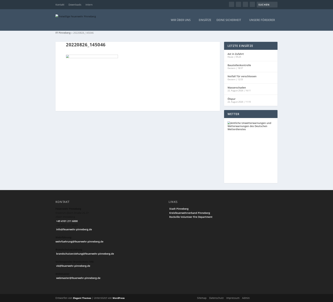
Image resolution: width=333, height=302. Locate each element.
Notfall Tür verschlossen (242, 76)
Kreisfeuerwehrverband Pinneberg (189, 213)
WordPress (119, 298)
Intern (89, 4)
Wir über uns (181, 20)
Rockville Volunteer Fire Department (190, 217)
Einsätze (205, 20)
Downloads (75, 4)
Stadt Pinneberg (179, 208)
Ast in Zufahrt (236, 54)
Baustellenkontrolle (239, 65)
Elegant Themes (82, 298)
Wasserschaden (237, 87)
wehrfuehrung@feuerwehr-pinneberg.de (79, 241)
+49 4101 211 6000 (67, 221)
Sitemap (202, 298)
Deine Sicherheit (228, 20)
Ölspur (232, 98)
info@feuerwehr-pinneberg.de (74, 229)
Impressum (233, 298)
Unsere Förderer (262, 20)
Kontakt (60, 4)
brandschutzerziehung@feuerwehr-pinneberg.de (85, 253)
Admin (246, 298)
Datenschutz (216, 298)
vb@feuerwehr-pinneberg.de (73, 265)
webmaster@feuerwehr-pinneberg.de (78, 278)
